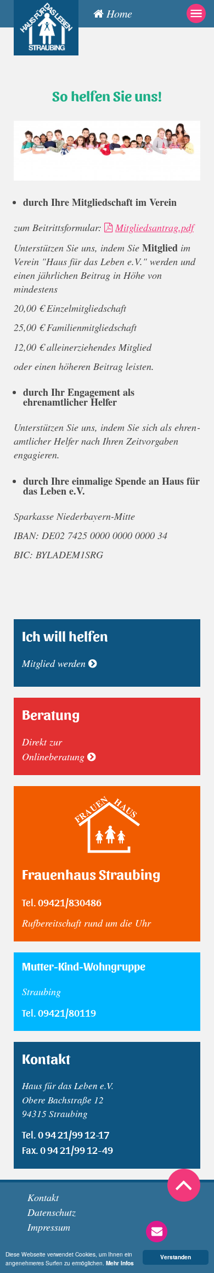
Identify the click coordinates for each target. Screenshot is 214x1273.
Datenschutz (51, 1212)
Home (119, 13)
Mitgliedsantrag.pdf (154, 227)
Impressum (48, 1226)
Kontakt (43, 1197)
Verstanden (175, 1257)
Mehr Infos (120, 1263)
